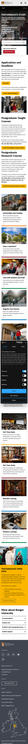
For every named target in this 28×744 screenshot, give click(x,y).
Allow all (14, 391)
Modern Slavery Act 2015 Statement (11, 695)
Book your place (9, 51)
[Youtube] (18, 654)
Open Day (4, 33)
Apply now (4, 25)
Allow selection (14, 395)
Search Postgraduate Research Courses (14, 186)
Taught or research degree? (9, 27)
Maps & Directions (9, 683)
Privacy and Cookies (6, 702)
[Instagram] (13, 654)
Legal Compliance (6, 692)
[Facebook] (8, 654)
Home (3, 8)
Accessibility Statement (7, 699)
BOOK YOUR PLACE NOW (8, 600)
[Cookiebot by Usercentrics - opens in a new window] (17, 342)
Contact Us (4, 674)
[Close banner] (25, 342)
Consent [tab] (5, 346)
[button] (14, 618)
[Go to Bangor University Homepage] (6, 2)
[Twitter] (3, 654)
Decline (14, 400)
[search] (23, 42)
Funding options (6, 29)
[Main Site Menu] (21, 3)
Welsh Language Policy (7, 705)
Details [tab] (14, 346)
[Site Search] (25, 3)
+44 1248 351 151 (6, 672)
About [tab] (23, 346)
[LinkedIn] (3, 659)
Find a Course (7, 38)
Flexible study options (7, 31)
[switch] (24, 375)
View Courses (23, 38)
